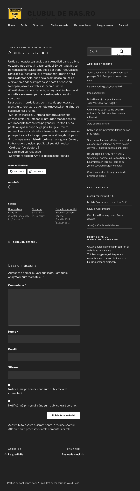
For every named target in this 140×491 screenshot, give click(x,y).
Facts (24, 25)
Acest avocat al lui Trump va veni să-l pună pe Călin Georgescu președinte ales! (107, 76)
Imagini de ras (105, 25)
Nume (13, 331)
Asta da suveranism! (98, 123)
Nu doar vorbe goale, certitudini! (104, 86)
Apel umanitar (103, 208)
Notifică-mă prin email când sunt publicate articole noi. (42, 405)
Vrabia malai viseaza (108, 225)
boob (90, 202)
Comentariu (17, 285)
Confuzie (37, 209)
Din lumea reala (59, 25)
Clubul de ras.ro (61, 13)
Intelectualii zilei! (96, 92)
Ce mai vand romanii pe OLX (111, 202)
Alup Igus (45, 47)
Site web (13, 367)
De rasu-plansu (82, 25)
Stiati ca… (39, 25)
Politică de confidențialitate (22, 482)
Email (12, 349)
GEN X (110, 195)
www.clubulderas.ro (98, 246)
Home (11, 25)
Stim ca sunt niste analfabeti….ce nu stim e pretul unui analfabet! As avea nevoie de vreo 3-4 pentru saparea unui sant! (109, 144)
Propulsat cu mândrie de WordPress (59, 482)
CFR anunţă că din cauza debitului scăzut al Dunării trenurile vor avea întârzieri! (106, 113)
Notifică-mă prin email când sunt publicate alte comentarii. (37, 391)
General (32, 242)
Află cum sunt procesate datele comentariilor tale (39, 429)
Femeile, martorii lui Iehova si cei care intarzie (65, 212)
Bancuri (123, 25)
